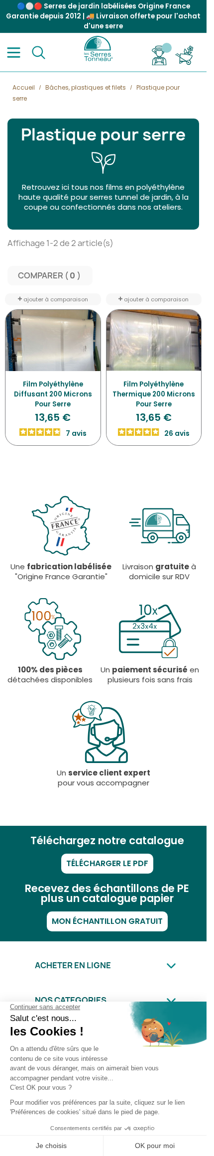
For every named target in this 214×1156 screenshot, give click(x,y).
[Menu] (13, 52)
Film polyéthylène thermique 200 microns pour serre (153, 394)
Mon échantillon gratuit (107, 921)
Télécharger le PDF (107, 863)
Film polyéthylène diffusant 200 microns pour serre (53, 394)
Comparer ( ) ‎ (50, 275)
